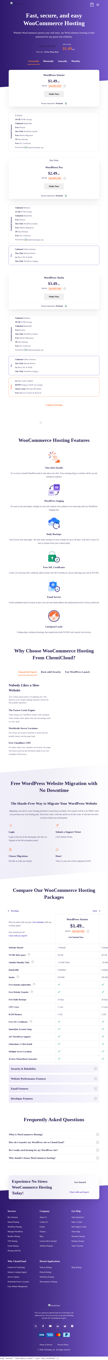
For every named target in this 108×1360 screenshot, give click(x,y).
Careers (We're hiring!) (48, 1241)
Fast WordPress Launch (77, 672)
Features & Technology (16, 1267)
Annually (62, 61)
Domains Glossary (78, 1236)
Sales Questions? (78, 1217)
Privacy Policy (63, 1345)
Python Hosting (45, 1272)
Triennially (33, 61)
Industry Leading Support (17, 1272)
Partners (43, 1232)
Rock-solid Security (51, 672)
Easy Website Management (18, 1286)
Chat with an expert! (18, 936)
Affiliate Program (46, 1246)
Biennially (48, 61)
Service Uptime (13, 1277)
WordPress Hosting (15, 1227)
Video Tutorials (77, 1246)
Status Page (76, 1232)
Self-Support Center (79, 1227)
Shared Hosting (13, 1222)
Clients (42, 1227)
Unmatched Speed (27, 672)
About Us (43, 1217)
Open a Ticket (77, 1222)
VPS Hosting (12, 1241)
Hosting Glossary (78, 1241)
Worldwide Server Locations (18, 1282)
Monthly (75, 61)
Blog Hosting (76, 1267)
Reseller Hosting (14, 1236)
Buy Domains (13, 1217)
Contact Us (44, 1222)
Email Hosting (13, 1246)
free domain (38, 922)
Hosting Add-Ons (14, 1251)
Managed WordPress (15, 1232)
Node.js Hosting (46, 1267)
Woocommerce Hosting (48, 1282)
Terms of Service (46, 1345)
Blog (41, 1236)
